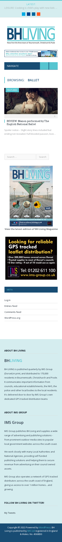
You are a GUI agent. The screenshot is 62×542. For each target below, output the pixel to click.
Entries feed (10, 306)
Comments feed (12, 312)
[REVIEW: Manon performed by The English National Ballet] (31, 102)
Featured (12, 90)
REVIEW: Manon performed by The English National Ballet (28, 122)
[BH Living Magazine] (31, 34)
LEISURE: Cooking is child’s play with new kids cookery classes (31, 7)
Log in (7, 300)
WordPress (45, 527)
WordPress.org (12, 317)
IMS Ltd (31, 530)
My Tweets (10, 512)
